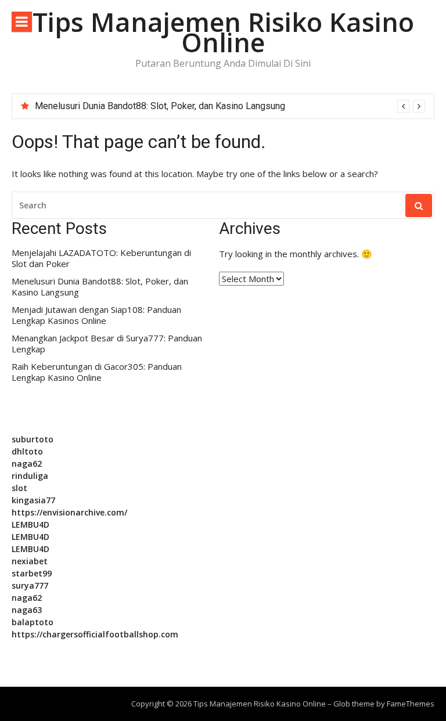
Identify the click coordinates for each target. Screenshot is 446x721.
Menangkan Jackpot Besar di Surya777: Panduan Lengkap (107, 344)
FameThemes (410, 703)
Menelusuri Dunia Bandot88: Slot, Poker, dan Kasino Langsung (160, 105)
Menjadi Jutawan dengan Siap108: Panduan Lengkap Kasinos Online (96, 315)
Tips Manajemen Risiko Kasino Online (223, 32)
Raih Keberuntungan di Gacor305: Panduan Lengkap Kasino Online (97, 372)
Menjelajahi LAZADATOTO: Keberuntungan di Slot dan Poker (101, 258)
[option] (230, 106)
